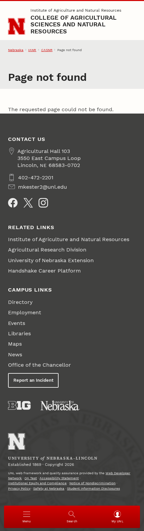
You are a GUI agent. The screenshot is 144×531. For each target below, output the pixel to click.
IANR (32, 50)
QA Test (30, 478)
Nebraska (15, 50)
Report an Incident (33, 380)
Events (16, 323)
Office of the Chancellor (39, 365)
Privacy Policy (19, 488)
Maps (15, 344)
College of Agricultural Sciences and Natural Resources (73, 24)
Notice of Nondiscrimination (92, 483)
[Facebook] (12, 202)
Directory (20, 302)
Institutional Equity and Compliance (37, 483)
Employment (24, 312)
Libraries (19, 333)
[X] (28, 202)
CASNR (47, 50)
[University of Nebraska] (60, 405)
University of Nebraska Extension (51, 260)
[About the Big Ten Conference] (19, 405)
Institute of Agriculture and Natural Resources (75, 10)
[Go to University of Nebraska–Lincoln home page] (16, 26)
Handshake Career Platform (44, 271)
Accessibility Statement (59, 478)
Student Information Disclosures (93, 488)
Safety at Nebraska (48, 488)
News (15, 354)
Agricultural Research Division (47, 249)
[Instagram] (43, 202)
